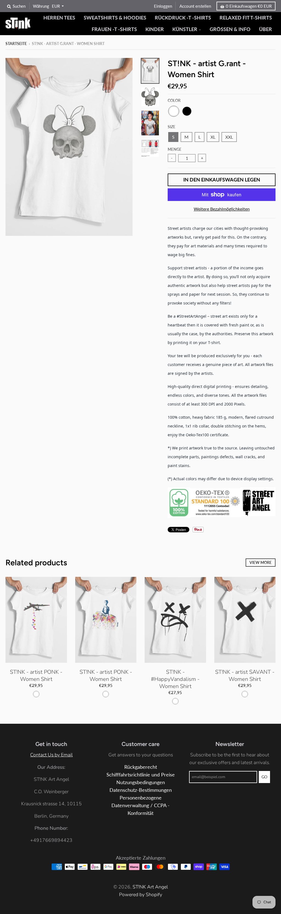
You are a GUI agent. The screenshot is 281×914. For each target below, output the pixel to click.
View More (260, 562)
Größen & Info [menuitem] (230, 29)
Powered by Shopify (140, 894)
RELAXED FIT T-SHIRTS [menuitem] (246, 18)
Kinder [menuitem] (154, 29)
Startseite (16, 43)
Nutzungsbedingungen (140, 782)
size (171, 126)
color (174, 100)
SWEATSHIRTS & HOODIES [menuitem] (115, 18)
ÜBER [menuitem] (265, 29)
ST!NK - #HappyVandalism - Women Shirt (175, 679)
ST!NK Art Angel (150, 887)
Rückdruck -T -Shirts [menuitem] (183, 18)
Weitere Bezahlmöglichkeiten (222, 208)
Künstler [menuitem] (184, 29)
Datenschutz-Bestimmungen (140, 790)
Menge (174, 149)
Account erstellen (195, 6)
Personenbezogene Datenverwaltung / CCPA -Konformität (140, 805)
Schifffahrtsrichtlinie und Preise (140, 775)
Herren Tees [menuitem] (59, 18)
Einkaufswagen (249, 6)
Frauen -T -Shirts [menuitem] (114, 29)
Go (264, 777)
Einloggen (163, 6)
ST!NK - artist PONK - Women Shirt (36, 675)
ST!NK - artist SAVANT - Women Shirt (244, 675)
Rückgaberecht (140, 767)
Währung (41, 6)
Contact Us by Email (51, 754)
